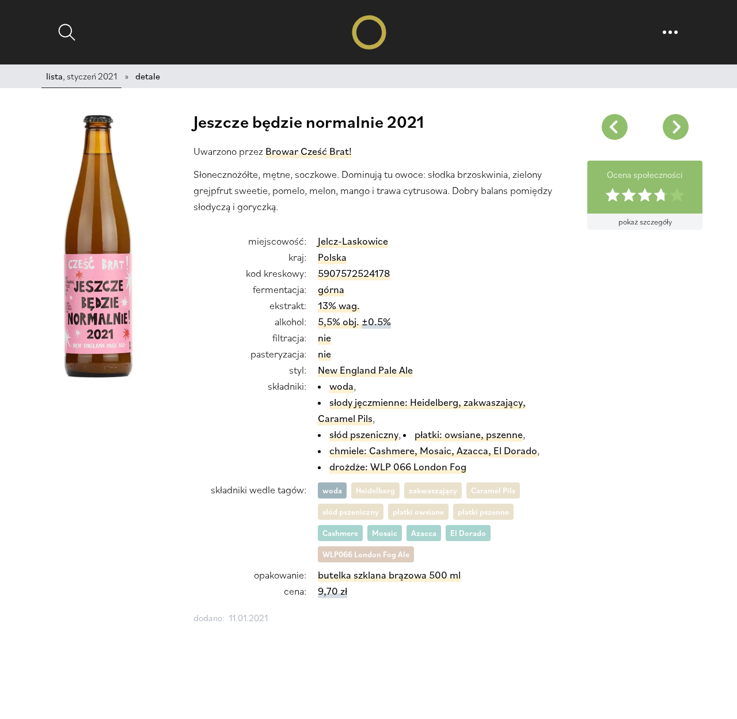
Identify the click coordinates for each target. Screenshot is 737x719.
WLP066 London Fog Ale (365, 554)
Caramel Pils (493, 490)
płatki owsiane (418, 512)
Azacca (423, 533)
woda (332, 490)
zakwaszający (433, 490)
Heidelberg (375, 490)
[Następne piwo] (614, 127)
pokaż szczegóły (645, 221)
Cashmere (340, 533)
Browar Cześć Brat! (308, 151)
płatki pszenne (483, 512)
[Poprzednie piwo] (675, 127)
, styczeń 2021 (81, 76)
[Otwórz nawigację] (670, 32)
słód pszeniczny (350, 512)
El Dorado (468, 533)
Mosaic (384, 533)
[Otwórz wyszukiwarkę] (67, 32)
